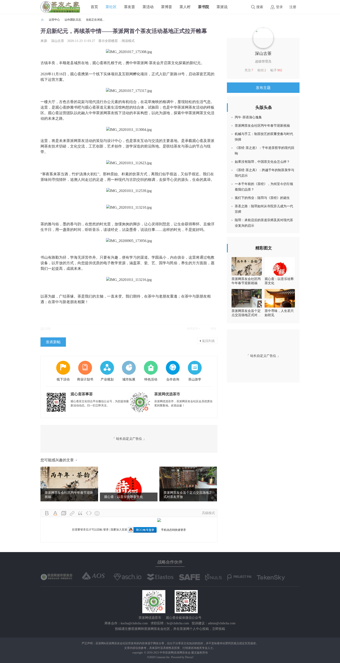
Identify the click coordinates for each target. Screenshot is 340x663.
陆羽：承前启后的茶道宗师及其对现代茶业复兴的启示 (264, 222)
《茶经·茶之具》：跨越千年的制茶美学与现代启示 (264, 172)
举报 (213, 328)
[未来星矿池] (57, 577)
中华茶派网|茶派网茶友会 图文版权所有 (184, 652)
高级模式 (208, 513)
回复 (48, 328)
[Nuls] (213, 577)
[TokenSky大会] (271, 578)
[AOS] (93, 576)
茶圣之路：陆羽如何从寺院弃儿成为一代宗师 (264, 209)
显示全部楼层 (108, 41)
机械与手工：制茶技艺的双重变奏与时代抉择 (264, 136)
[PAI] (239, 577)
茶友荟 (129, 7)
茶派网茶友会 (42, 19)
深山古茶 (57, 41)
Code (89, 513)
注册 (292, 7)
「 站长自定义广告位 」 (129, 438)
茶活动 (148, 7)
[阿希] (127, 577)
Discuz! (189, 657)
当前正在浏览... (95, 19)
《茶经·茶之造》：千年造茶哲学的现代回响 (264, 150)
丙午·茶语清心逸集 (248, 117)
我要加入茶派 (119, 529)
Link (72, 513)
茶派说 (222, 7)
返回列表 (208, 340)
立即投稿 (218, 629)
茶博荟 (166, 7)
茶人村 (185, 7)
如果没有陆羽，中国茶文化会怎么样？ (262, 161)
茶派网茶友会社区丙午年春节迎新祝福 (262, 125)
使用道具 (192, 328)
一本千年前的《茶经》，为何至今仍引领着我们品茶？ (264, 186)
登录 (279, 7)
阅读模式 (128, 41)
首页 (94, 7)
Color (56, 513)
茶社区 (111, 7)
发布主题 (263, 88)
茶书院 (203, 7)
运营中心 (54, 19)
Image (64, 513)
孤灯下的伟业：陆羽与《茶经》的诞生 (262, 198)
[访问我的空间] (263, 37)
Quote (80, 513)
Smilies (97, 513)
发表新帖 (53, 342)
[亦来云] (160, 577)
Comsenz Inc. (163, 657)
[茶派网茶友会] (60, 6)
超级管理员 (263, 61)
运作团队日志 (73, 19)
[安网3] (189, 577)
